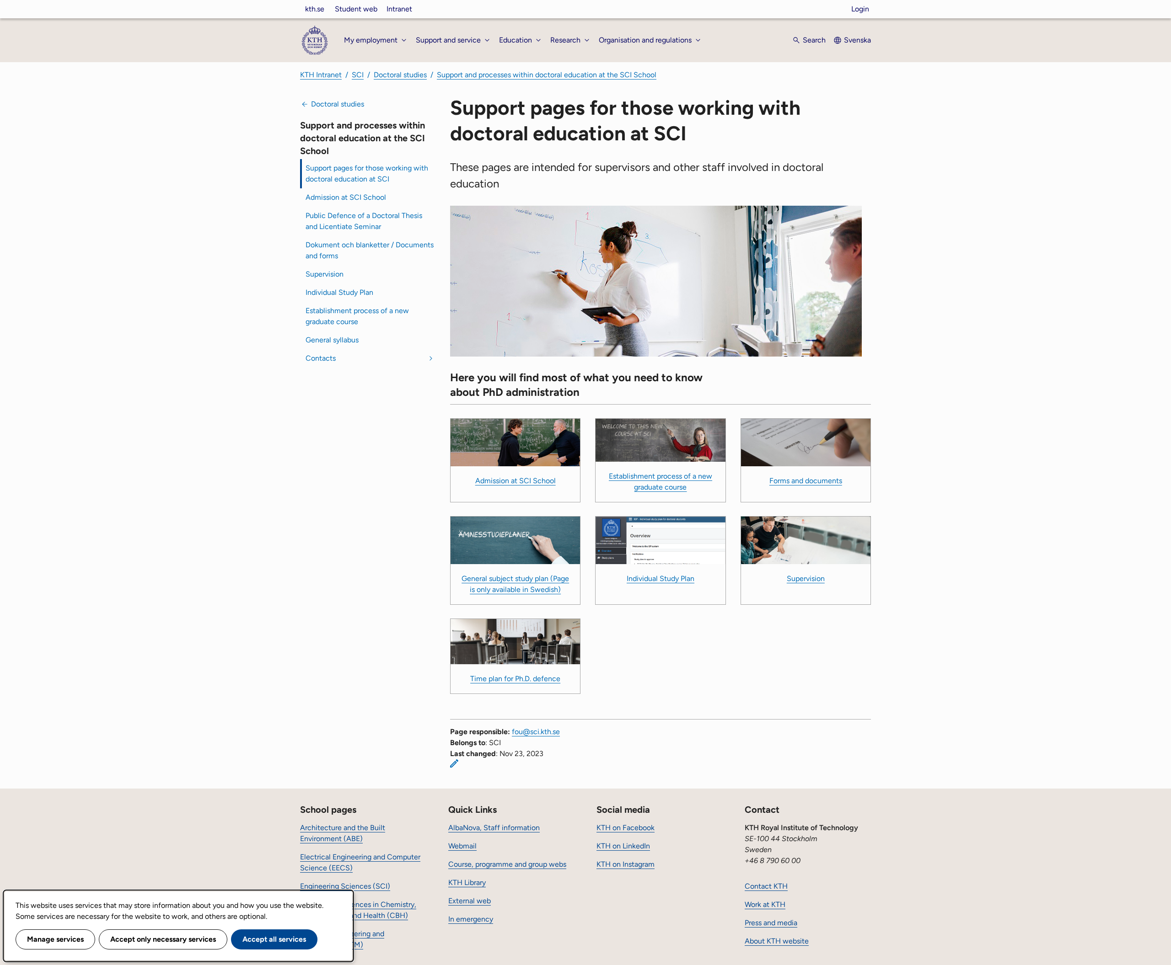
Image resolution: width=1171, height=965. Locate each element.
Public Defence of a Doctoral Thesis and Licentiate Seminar (364, 221)
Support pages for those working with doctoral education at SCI (367, 173)
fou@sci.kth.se (536, 731)
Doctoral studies (400, 74)
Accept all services (274, 939)
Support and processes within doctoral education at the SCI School (546, 74)
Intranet (399, 9)
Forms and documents (805, 480)
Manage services (55, 939)
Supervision (325, 274)
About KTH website (777, 941)
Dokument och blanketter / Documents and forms (370, 250)
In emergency (470, 919)
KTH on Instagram (625, 864)
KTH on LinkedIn (623, 846)
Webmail (462, 846)
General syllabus (332, 340)
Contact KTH (766, 886)
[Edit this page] (454, 763)
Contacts (321, 358)
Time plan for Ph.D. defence (515, 678)
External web (469, 900)
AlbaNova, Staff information (494, 827)
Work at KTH (765, 904)
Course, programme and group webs (507, 864)
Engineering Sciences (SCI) (345, 886)
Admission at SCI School (346, 197)
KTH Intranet (321, 74)
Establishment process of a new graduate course (357, 316)
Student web (356, 9)
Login (860, 9)
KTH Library (467, 882)
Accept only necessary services (163, 939)
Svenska (857, 40)
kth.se (314, 9)
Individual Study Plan (339, 292)
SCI (358, 74)
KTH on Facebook (625, 827)
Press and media (771, 922)
